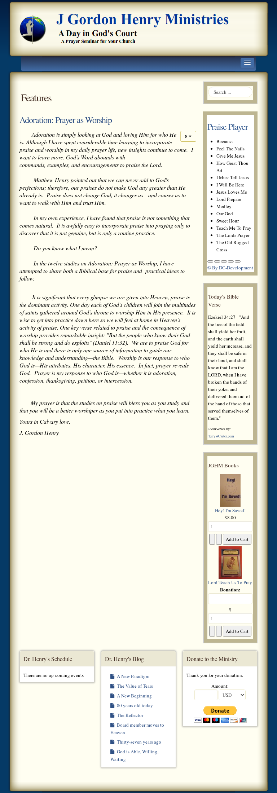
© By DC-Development (230, 267)
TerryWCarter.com (221, 436)
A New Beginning (134, 695)
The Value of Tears (134, 686)
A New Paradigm (132, 676)
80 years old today (134, 705)
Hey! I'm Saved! (230, 510)
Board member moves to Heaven (137, 729)
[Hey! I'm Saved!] (230, 489)
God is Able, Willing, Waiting (134, 755)
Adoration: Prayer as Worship (65, 119)
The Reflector (129, 715)
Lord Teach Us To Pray (230, 582)
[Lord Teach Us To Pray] (230, 562)
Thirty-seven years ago (138, 742)
